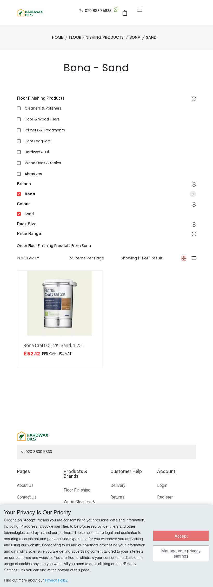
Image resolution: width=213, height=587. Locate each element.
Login (162, 485)
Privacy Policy (56, 580)
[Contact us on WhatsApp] (116, 10)
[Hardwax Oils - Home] (30, 12)
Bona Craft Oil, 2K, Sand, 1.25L (53, 345)
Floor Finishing (77, 490)
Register (165, 497)
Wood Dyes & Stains (43, 162)
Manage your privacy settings (181, 553)
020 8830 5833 (98, 10)
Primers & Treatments (45, 130)
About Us (25, 485)
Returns (117, 497)
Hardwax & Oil (37, 152)
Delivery (117, 485)
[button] (194, 99)
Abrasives (33, 173)
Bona (109, 193)
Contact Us (27, 497)
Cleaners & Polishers (43, 108)
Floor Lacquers (38, 141)
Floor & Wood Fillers (42, 119)
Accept (181, 536)
